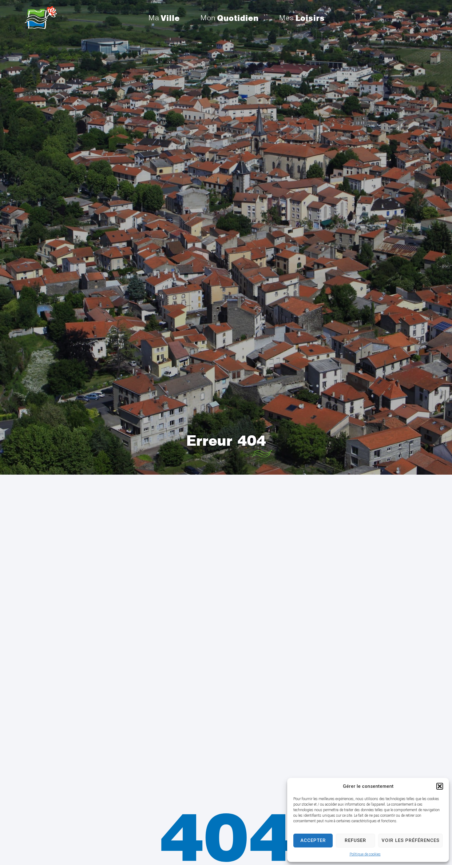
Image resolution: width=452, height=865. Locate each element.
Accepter (313, 840)
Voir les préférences (410, 840)
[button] (440, 786)
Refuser (355, 840)
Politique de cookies (365, 854)
